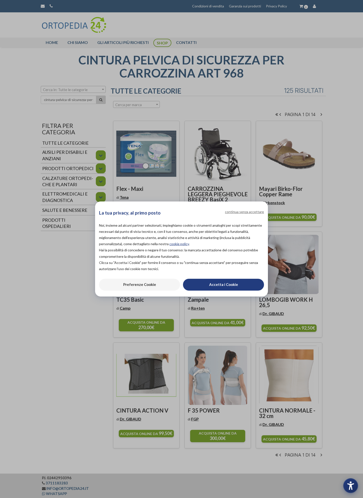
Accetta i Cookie (223, 284)
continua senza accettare (244, 212)
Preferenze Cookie (139, 284)
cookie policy (179, 244)
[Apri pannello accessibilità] (350, 485)
